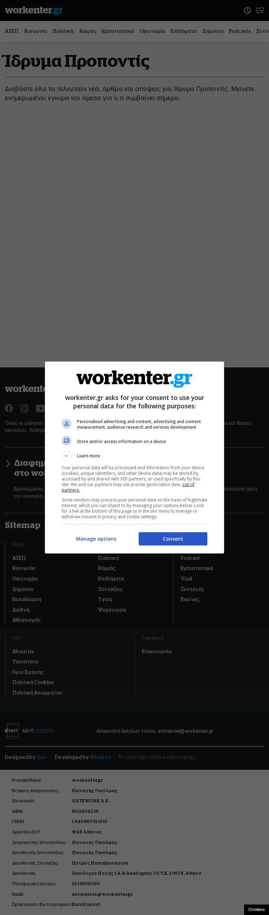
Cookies (256, 909)
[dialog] (134, 457)
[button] (134, 456)
